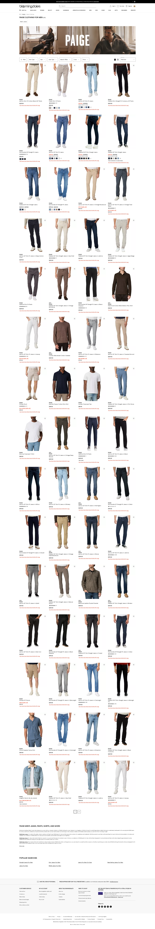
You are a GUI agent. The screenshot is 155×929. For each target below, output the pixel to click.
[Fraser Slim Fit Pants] (63, 81)
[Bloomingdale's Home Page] (30, 6)
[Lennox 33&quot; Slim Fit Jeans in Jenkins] (122, 532)
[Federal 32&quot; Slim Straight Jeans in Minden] (122, 581)
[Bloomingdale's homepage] (20, 14)
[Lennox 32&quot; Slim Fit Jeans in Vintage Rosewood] (92, 184)
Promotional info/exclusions (110, 897)
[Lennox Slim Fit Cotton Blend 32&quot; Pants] (33, 81)
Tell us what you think (24, 905)
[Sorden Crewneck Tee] (92, 384)
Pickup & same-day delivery (84, 898)
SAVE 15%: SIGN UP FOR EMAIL (47, 881)
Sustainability (62, 899)
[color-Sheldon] (111, 158)
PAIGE (23, 14)
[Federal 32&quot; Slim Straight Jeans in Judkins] (92, 778)
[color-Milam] (82, 107)
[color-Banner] (79, 158)
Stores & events (82, 901)
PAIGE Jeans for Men (55, 866)
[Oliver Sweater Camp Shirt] (33, 730)
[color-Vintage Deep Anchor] (54, 108)
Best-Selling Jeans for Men (115, 862)
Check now (120, 897)
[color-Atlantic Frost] (52, 108)
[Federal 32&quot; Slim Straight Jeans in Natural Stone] (63, 581)
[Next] (45, 80)
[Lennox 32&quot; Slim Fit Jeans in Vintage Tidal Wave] (122, 184)
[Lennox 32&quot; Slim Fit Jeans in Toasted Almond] (122, 334)
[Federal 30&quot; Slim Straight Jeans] (33, 184)
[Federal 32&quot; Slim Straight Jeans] (122, 132)
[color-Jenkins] (88, 107)
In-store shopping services (84, 895)
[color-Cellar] (20, 159)
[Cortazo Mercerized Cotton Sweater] (63, 334)
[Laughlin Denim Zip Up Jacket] (33, 778)
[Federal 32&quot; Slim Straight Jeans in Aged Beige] (122, 235)
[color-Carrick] (20, 209)
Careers (60, 896)
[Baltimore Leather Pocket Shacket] (92, 581)
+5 (61, 158)
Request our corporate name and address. (92, 921)
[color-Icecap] (84, 107)
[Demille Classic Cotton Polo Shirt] (63, 384)
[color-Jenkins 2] (22, 209)
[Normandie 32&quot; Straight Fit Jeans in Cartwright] (63, 730)
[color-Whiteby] (79, 107)
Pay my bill (41, 899)
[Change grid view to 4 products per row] (115, 60)
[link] (33, 102)
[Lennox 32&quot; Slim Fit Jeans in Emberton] (92, 730)
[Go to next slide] (133, 2)
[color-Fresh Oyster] (57, 108)
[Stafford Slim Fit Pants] (33, 284)
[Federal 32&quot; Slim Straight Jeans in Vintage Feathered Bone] (63, 532)
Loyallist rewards (43, 894)
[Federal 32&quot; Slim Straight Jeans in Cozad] (92, 631)
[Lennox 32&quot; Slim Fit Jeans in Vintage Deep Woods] (63, 433)
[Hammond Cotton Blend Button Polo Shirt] (122, 284)
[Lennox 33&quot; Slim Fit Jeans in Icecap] (33, 334)
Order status (42, 896)
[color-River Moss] (86, 158)
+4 (60, 209)
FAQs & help (22, 896)
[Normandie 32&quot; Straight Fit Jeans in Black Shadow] (63, 631)
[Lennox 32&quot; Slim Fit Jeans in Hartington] (92, 484)
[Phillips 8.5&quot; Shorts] (33, 680)
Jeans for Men (23, 866)
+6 (90, 158)
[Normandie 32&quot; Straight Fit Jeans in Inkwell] (33, 532)
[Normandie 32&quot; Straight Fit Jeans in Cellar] (122, 484)
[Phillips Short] (33, 384)
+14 (120, 158)
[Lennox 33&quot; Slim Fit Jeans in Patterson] (92, 334)
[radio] (50, 108)
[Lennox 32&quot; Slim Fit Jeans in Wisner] (92, 532)
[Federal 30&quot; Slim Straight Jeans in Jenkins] (92, 235)
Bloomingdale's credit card (45, 891)
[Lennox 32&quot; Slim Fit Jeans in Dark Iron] (33, 631)
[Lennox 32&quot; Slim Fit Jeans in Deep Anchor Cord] (33, 235)
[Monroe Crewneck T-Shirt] (33, 433)
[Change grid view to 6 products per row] (118, 59)
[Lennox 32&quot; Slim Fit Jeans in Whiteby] (63, 484)
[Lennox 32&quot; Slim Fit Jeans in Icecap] (122, 778)
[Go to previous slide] (20, 2)
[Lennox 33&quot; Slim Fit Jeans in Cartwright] (92, 680)
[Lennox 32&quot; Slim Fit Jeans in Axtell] (33, 581)
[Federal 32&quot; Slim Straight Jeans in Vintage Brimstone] (63, 284)
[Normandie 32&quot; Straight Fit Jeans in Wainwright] (63, 680)
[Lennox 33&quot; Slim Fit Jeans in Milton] (33, 484)
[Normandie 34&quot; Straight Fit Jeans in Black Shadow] (92, 284)
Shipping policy (23, 902)
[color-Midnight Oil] (84, 158)
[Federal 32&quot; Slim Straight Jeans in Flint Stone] (122, 384)
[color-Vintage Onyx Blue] (116, 158)
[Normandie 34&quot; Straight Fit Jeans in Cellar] (122, 631)
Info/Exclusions (114, 881)
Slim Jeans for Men (54, 862)
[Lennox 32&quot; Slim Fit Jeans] (92, 81)
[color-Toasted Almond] (57, 209)
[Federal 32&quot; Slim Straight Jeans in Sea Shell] (63, 235)
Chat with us (22, 891)
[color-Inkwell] (22, 159)
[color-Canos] (86, 107)
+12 (90, 107)
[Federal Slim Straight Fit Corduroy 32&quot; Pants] (122, 81)
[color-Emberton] (118, 158)
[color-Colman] (52, 158)
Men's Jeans (23, 21)
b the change (62, 894)
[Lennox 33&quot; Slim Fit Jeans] (63, 132)
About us (61, 891)
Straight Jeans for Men (26, 862)
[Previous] (21, 80)
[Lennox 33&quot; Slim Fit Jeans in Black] (122, 433)
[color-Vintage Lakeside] (59, 108)
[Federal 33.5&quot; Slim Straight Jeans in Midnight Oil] (122, 680)
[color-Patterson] (54, 158)
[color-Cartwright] (50, 209)
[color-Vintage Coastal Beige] (50, 108)
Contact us (21, 894)
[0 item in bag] (134, 6)
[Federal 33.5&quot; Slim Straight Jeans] (92, 132)
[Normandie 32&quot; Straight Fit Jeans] (63, 184)
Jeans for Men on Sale (85, 862)
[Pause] (135, 2)
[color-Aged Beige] (113, 158)
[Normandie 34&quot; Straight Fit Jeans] (33, 132)
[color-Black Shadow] (25, 159)
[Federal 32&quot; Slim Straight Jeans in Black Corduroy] (122, 730)
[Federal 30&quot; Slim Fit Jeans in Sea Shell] (63, 778)
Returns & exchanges (24, 899)
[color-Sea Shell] (25, 209)
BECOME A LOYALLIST (62, 1)
